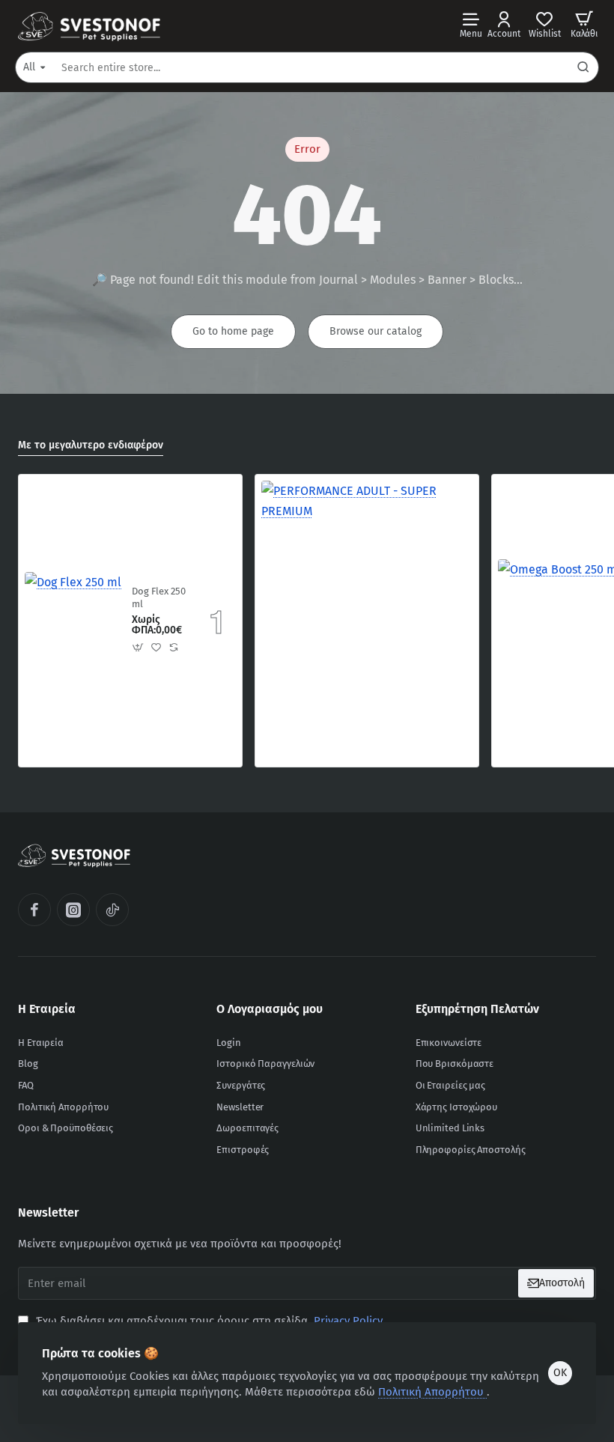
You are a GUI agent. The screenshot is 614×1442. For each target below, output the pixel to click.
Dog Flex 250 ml (159, 597)
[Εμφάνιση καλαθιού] (584, 24)
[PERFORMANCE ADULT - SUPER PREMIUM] (366, 586)
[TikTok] (112, 909)
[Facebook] (34, 909)
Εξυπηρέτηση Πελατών (477, 1009)
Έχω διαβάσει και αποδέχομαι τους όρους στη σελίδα (208, 1320)
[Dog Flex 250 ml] (73, 620)
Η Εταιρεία (47, 1009)
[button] (138, 647)
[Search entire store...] (583, 67)
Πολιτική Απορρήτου (432, 1392)
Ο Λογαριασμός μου (269, 1009)
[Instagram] (73, 909)
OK (560, 1372)
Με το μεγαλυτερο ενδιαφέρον (90, 445)
